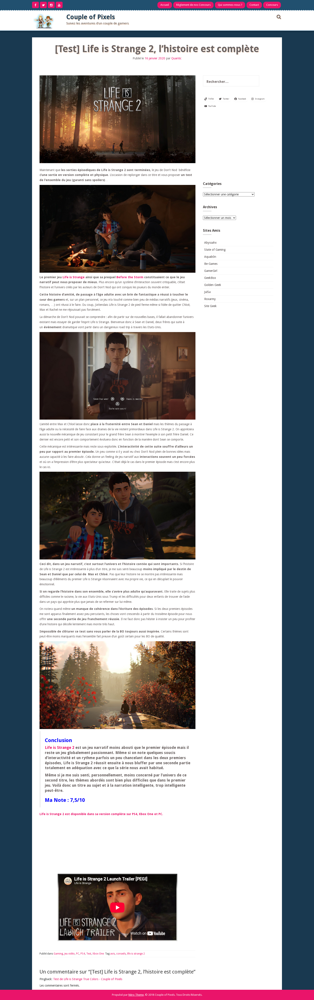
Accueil (164, 4)
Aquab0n (210, 256)
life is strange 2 (136, 953)
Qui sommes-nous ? (230, 4)
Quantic (176, 58)
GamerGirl (210, 270)
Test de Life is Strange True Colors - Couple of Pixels (87, 979)
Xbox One (98, 953)
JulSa (207, 292)
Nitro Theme (136, 994)
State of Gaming (215, 249)
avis (112, 953)
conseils (121, 953)
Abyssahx (210, 242)
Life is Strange (74, 277)
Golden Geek (212, 285)
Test (88, 953)
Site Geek (210, 306)
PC (77, 953)
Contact (254, 4)
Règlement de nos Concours (193, 4)
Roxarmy (210, 299)
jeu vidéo (69, 953)
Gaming (58, 953)
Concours (272, 4)
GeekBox (210, 278)
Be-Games (210, 263)
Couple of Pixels (90, 17)
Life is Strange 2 (59, 747)
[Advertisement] (238, 146)
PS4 (83, 953)
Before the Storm (129, 277)
